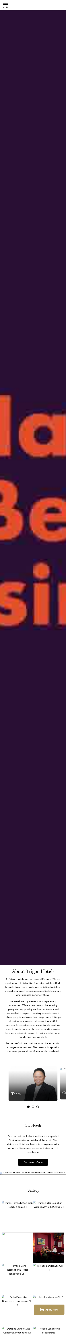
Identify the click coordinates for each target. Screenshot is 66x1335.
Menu (5, 7)
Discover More (33, 1162)
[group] (33, 1083)
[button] (28, 1107)
